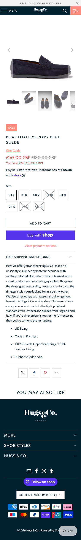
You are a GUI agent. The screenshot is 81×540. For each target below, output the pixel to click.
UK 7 (11, 195)
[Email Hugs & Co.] (29, 471)
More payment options (40, 246)
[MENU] (2, 10)
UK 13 (25, 206)
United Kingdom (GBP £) (38, 495)
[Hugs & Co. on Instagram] (44, 471)
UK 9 (36, 195)
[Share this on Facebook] (34, 373)
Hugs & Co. (32, 530)
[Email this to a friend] (56, 373)
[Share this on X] (23, 373)
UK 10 (49, 195)
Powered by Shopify (52, 530)
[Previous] (9, 50)
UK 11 (62, 195)
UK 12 (11, 206)
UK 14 (38, 206)
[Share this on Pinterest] (45, 373)
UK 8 (24, 195)
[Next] (71, 50)
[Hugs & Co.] (40, 10)
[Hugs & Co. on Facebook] (36, 471)
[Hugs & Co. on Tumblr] (51, 471)
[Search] (65, 10)
